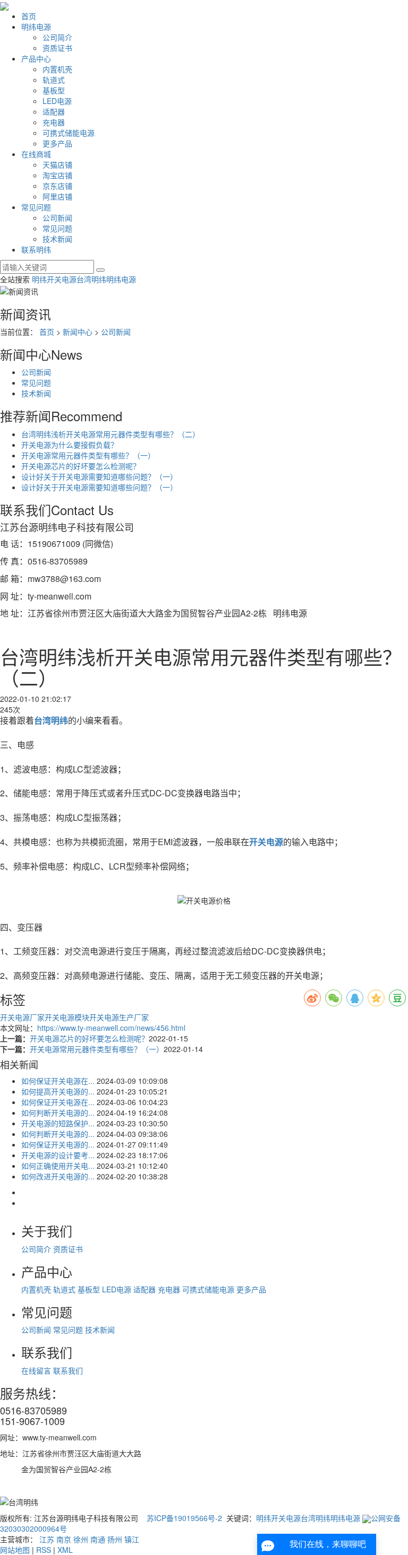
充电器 (53, 122)
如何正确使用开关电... (58, 1165)
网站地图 (15, 1549)
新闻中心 (77, 331)
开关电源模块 (67, 1017)
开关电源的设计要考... (58, 1155)
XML (65, 1549)
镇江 (131, 1539)
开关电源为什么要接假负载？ (69, 444)
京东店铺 (57, 185)
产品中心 (36, 58)
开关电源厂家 (22, 1017)
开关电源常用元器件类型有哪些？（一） (88, 455)
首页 (28, 16)
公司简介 (57, 37)
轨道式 (53, 79)
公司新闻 (57, 217)
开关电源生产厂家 (119, 1017)
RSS (43, 1549)
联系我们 (68, 1370)
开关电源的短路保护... (58, 1123)
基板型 (53, 90)
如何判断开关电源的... (58, 1112)
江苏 (46, 1539)
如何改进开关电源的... (58, 1176)
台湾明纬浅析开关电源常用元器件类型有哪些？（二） (110, 434)
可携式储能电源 (68, 132)
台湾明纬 (91, 279)
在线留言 (37, 1370)
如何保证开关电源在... (58, 1080)
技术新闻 (57, 238)
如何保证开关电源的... (58, 1144)
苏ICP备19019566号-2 (184, 1518)
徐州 (80, 1539)
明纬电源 (36, 26)
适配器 (53, 111)
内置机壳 (57, 69)
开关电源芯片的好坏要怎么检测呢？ (80, 466)
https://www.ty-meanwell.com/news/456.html (111, 1027)
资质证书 (57, 47)
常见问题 (36, 207)
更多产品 (57, 143)
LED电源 (57, 100)
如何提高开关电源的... (58, 1091)
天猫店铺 (57, 164)
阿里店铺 (57, 196)
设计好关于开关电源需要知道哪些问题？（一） (99, 476)
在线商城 (36, 154)
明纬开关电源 (54, 279)
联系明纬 (36, 249)
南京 (63, 1539)
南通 (97, 1539)
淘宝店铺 (57, 175)
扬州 (114, 1539)
